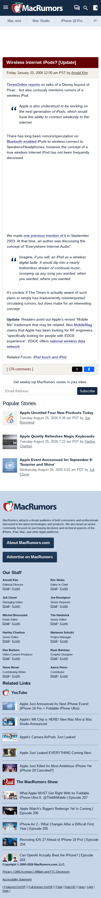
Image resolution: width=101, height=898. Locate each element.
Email (6, 588)
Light (90, 886)
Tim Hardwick (60, 615)
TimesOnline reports (23, 84)
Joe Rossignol (60, 597)
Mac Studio (41, 21)
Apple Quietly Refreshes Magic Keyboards (57, 436)
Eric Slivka (57, 580)
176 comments (20, 369)
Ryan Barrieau (60, 650)
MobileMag (83, 325)
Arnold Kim (79, 73)
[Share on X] (77, 369)
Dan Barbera (11, 650)
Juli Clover (10, 597)
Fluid (59, 886)
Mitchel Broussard (15, 615)
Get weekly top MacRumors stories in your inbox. (50, 382)
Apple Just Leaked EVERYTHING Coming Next (55, 753)
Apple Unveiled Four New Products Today (56, 413)
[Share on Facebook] (89, 369)
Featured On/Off (14, 886)
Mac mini (14, 21)
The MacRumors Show (37, 782)
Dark (6, 890)
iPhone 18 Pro (71, 21)
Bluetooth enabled (22, 141)
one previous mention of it (45, 235)
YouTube (19, 692)
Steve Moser (11, 667)
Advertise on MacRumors (30, 557)
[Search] (87, 8)
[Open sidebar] (95, 8)
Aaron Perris (59, 667)
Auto (82, 886)
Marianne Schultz (62, 632)
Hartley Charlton (14, 632)
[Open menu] (6, 8)
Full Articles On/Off (40, 886)
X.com (16, 588)
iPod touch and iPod (49, 357)
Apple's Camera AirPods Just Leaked (47, 737)
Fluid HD (69, 886)
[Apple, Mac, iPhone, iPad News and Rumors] (37, 14)
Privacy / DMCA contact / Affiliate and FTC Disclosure (36, 871)
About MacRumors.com (28, 542)
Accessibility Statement (17, 879)
